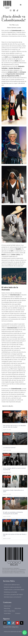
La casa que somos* (9, 447)
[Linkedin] (14, 10)
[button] (24, 632)
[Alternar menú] (20, 5)
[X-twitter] (21, 623)
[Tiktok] (17, 10)
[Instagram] (10, 10)
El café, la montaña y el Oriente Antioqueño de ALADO (13, 512)
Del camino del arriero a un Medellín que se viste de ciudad (14, 426)
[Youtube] (17, 623)
